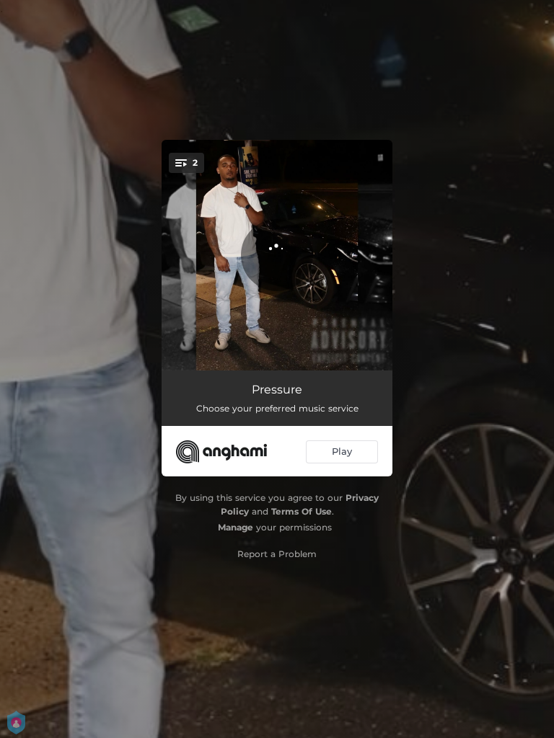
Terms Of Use (301, 511)
